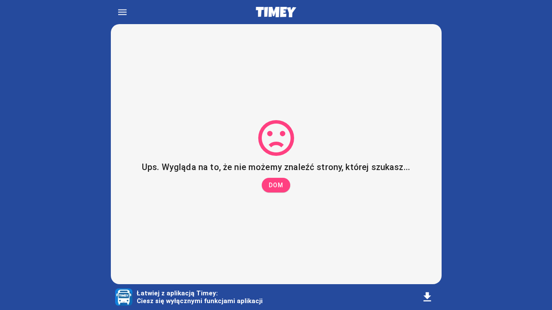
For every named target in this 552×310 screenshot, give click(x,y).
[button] (276, 185)
